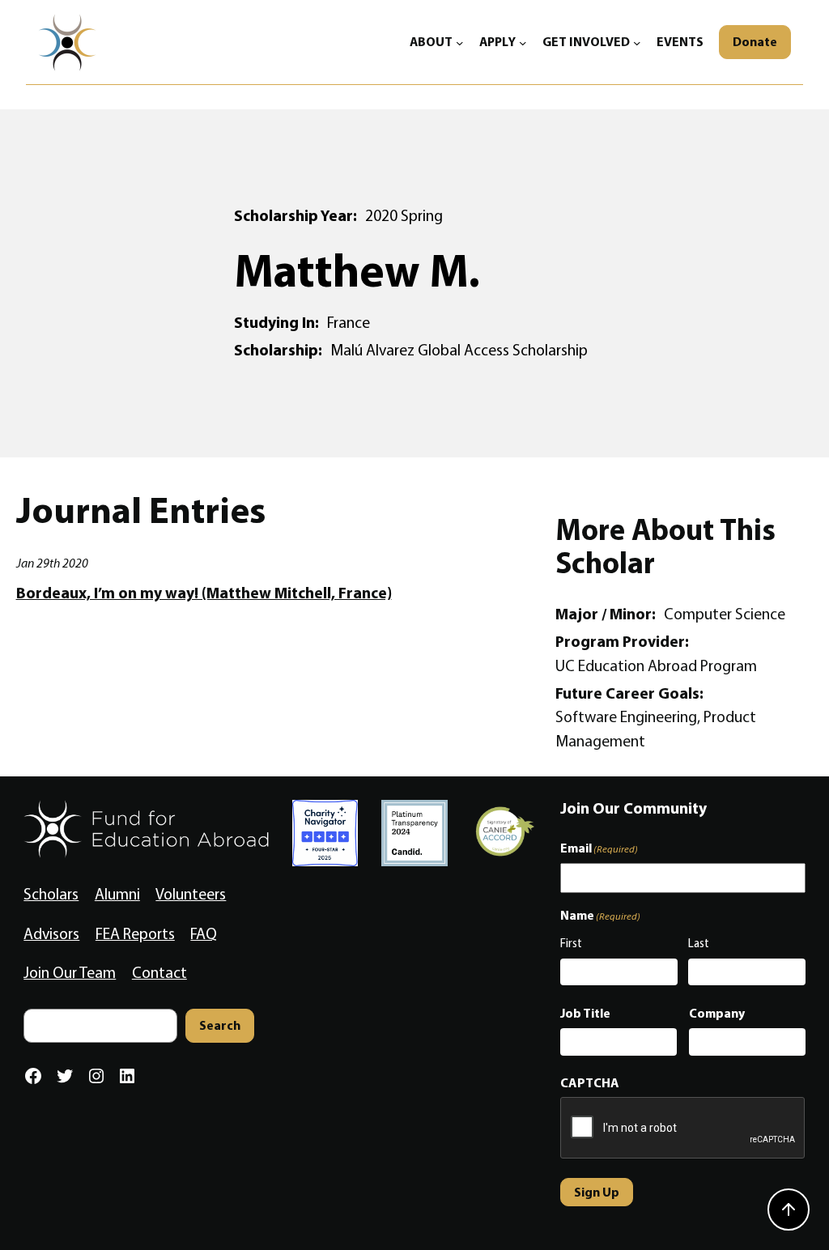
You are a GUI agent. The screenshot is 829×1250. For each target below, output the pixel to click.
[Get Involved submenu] (637, 42)
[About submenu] (460, 42)
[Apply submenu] (523, 42)
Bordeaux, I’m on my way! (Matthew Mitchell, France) (204, 593)
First (571, 943)
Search (219, 1025)
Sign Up (596, 1192)
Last (698, 943)
